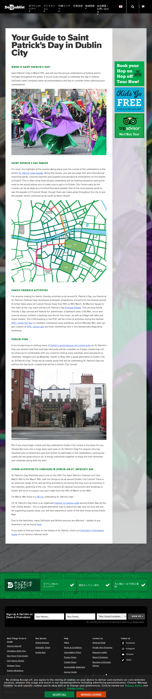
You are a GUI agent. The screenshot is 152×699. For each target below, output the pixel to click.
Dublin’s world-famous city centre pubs (70, 345)
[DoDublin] (15, 2)
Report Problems (100, 657)
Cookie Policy (70, 662)
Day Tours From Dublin (17, 656)
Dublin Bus (40, 652)
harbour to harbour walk (66, 503)
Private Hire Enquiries (102, 648)
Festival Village (73, 307)
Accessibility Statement (74, 667)
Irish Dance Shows (15, 661)
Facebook (130, 643)
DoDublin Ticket (42, 648)
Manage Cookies (91, 694)
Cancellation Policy (72, 652)
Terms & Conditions (73, 648)
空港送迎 (78, 6)
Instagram (130, 649)
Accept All (59, 694)
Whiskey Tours (13, 666)
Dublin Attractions (15, 671)
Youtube (129, 654)
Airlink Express (42, 643)
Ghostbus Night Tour (16, 651)
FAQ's (66, 643)
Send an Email (98, 643)
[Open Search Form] (132, 6)
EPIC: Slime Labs (35, 327)
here (39, 524)
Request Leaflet (99, 652)
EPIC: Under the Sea (21, 323)
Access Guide (70, 672)
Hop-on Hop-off (14, 646)
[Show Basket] (145, 6)
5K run (40, 497)
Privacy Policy (70, 657)
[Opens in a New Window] (129, 137)
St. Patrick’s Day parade (31, 173)
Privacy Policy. (138, 622)
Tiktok (128, 660)
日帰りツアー (64, 7)
